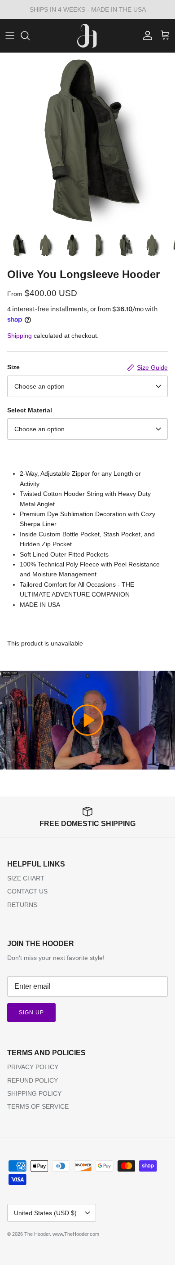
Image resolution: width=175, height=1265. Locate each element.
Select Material (29, 410)
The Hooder (37, 1234)
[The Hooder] (87, 35)
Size (13, 367)
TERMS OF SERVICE (38, 1106)
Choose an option (39, 386)
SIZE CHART (25, 878)
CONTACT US (27, 891)
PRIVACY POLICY (32, 1066)
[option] (87, 140)
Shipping (19, 335)
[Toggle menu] (10, 35)
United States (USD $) (45, 1212)
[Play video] (87, 720)
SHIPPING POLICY (34, 1093)
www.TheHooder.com (75, 1234)
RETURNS (22, 904)
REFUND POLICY (32, 1080)
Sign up (31, 1012)
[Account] (145, 35)
